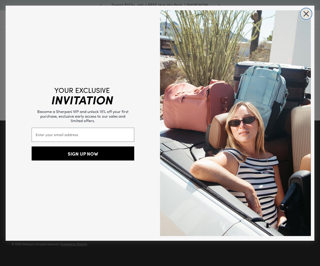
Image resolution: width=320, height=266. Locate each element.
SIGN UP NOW (83, 153)
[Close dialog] (306, 14)
